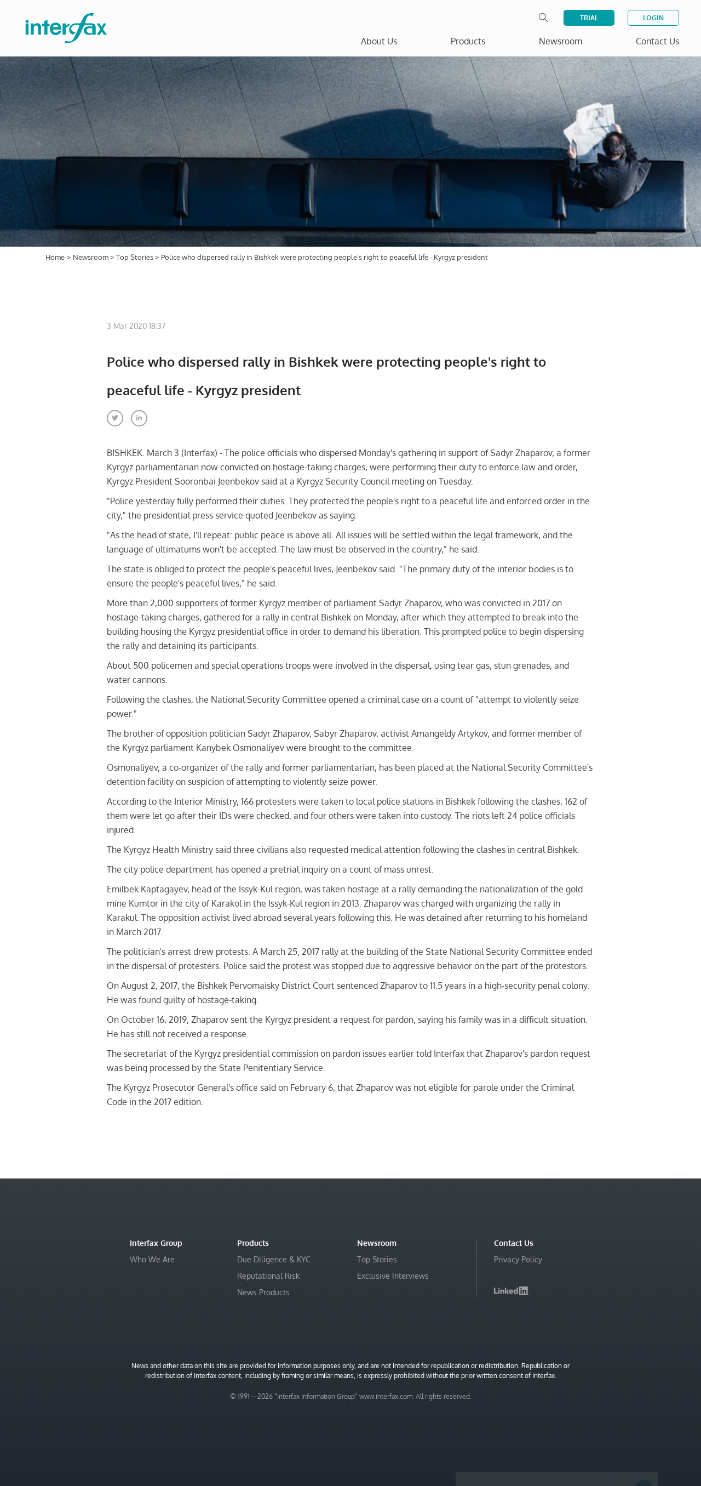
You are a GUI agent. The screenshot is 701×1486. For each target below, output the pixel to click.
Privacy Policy (518, 1259)
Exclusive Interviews (393, 1275)
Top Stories (135, 257)
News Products (263, 1292)
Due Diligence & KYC (274, 1259)
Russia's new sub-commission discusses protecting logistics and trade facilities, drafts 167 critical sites (549, 1385)
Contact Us (657, 41)
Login (653, 18)
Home (55, 257)
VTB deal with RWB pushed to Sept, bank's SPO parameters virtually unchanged (553, 1418)
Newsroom (91, 257)
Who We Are (152, 1259)
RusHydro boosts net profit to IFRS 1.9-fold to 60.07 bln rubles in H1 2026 (553, 1446)
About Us (379, 41)
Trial (589, 18)
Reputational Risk (268, 1275)
